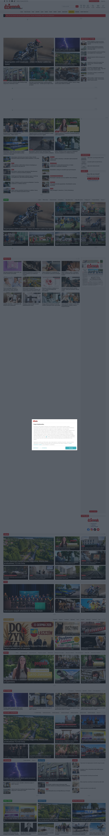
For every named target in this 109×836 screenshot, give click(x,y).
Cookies (40, 444)
